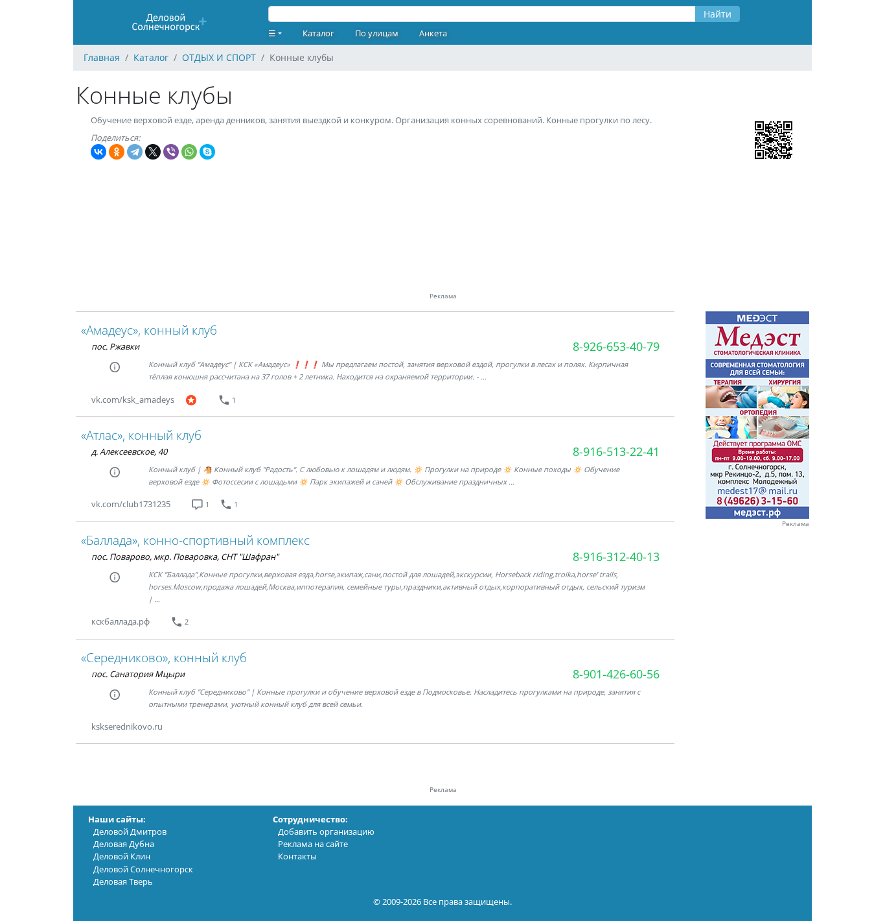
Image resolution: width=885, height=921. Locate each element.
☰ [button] (272, 33)
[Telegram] (135, 152)
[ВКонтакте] (98, 152)
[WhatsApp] (189, 152)
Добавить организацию (326, 831)
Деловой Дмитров (130, 831)
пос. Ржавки (115, 346)
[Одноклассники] (116, 152)
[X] (153, 152)
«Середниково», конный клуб (164, 657)
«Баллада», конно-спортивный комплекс (195, 540)
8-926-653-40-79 (616, 346)
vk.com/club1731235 (130, 504)
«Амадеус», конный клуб (149, 330)
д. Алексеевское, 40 (129, 451)
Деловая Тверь (123, 881)
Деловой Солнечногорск (143, 869)
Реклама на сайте (313, 844)
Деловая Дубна (123, 844)
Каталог (318, 33)
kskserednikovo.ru (127, 726)
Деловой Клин (121, 856)
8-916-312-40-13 (616, 556)
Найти (717, 14)
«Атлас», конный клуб (141, 435)
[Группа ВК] (212, 400)
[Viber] (171, 152)
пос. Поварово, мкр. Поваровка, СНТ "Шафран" (185, 556)
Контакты (297, 856)
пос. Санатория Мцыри (138, 674)
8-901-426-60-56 (616, 674)
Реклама (795, 524)
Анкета (433, 33)
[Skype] (207, 152)
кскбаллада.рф (120, 621)
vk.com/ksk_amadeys (132, 399)
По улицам (376, 33)
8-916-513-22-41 (616, 451)
